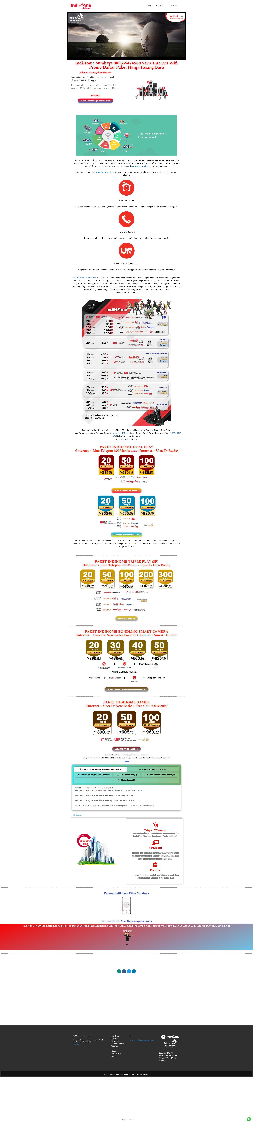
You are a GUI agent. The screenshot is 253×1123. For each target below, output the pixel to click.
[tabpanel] (126, 797)
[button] (126, 815)
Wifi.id (113, 1056)
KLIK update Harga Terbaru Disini (96, 101)
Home (149, 6)
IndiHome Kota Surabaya (103, 172)
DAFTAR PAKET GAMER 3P (127, 749)
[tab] (100, 769)
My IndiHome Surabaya (83, 277)
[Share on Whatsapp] (119, 971)
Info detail (95, 95)
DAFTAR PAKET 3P (127, 618)
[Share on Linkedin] (134, 971)
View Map (76, 1044)
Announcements (117, 1044)
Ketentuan (78, 815)
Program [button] (173, 6)
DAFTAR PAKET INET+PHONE (127, 490)
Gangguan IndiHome (119, 433)
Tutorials (114, 1046)
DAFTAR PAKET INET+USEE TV (127, 535)
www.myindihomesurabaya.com (142, 1040)
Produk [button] (159, 6)
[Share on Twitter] (129, 971)
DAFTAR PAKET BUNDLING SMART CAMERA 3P (127, 689)
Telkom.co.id (116, 1054)
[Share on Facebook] (124, 971)
